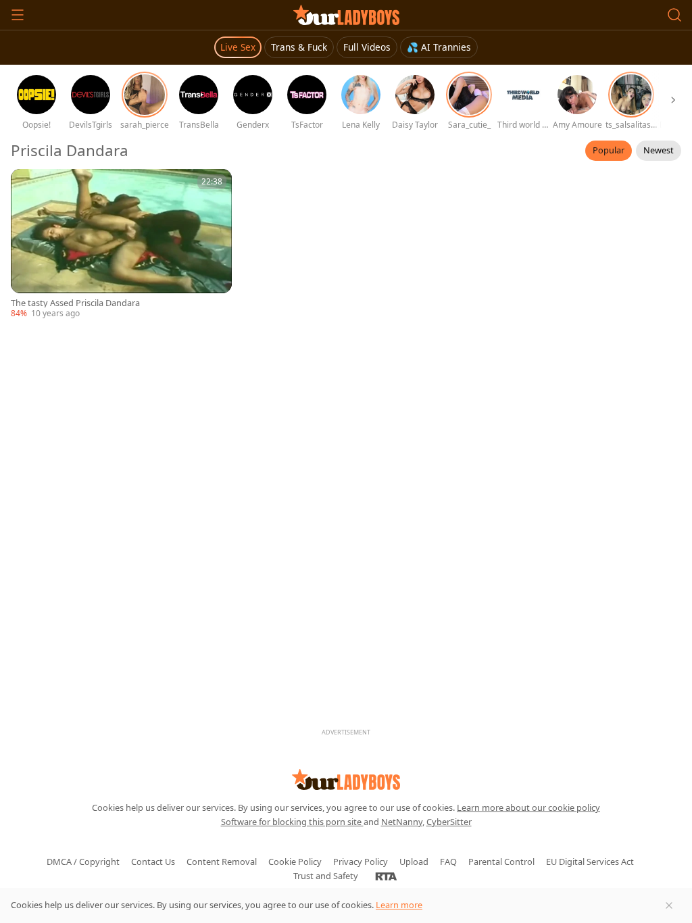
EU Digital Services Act (590, 861)
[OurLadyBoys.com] (346, 15)
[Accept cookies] (669, 905)
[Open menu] (17, 15)
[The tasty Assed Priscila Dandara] (121, 244)
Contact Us (153, 861)
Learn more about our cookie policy (528, 807)
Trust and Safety (325, 876)
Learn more (399, 905)
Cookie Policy (295, 861)
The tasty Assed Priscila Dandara (75, 303)
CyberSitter (449, 822)
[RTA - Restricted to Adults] (386, 876)
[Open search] (674, 15)
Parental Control (501, 861)
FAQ (448, 861)
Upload (413, 861)
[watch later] (27, 185)
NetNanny (401, 822)
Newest (658, 150)
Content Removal (222, 861)
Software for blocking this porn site (292, 822)
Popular (608, 150)
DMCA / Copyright (83, 861)
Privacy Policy (360, 861)
